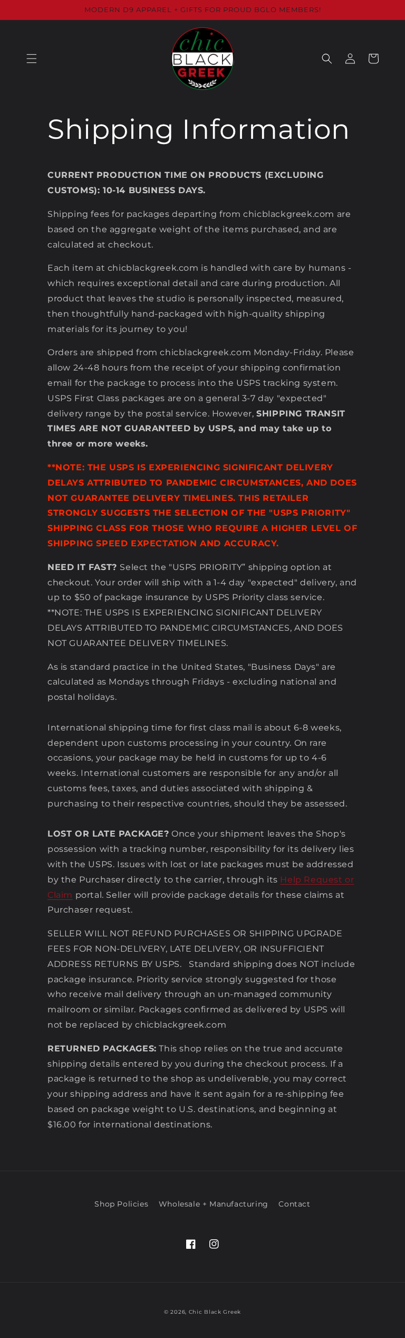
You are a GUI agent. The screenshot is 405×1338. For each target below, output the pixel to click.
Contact (294, 1204)
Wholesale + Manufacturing (213, 1204)
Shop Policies (121, 1204)
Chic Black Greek (215, 1311)
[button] (31, 58)
